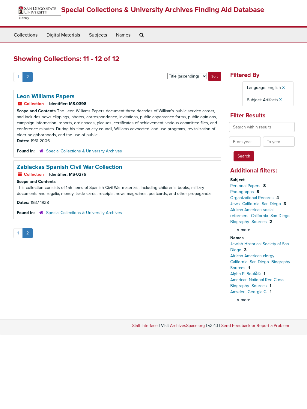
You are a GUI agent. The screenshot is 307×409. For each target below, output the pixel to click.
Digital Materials (63, 35)
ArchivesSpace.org (187, 325)
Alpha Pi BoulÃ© (246, 273)
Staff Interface (145, 325)
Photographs (242, 191)
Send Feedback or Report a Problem (255, 325)
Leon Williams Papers (46, 96)
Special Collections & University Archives (84, 151)
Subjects (98, 35)
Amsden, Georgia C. (249, 291)
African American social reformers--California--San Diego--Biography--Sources (261, 215)
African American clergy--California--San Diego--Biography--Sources (261, 261)
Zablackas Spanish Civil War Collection (69, 167)
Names (123, 35)
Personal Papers (246, 185)
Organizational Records (252, 197)
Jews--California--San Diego (256, 203)
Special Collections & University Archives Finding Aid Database (162, 9)
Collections (25, 35)
